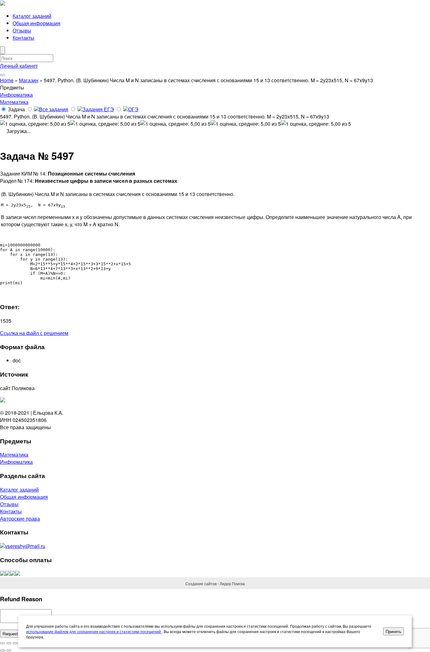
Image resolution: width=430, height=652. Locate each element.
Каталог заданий (32, 16)
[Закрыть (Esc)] (2, 643)
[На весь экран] (15, 643)
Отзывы (22, 30)
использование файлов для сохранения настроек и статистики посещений (94, 631)
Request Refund (17, 634)
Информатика (16, 94)
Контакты (23, 37)
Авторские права (20, 518)
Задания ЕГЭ (98, 109)
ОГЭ (133, 109)
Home (7, 80)
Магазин (28, 80)
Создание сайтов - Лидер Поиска (215, 583)
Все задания (53, 109)
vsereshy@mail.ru (25, 546)
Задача (16, 109)
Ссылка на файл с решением (34, 333)
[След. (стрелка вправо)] (8, 650)
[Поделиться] (8, 643)
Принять (393, 631)
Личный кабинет (19, 65)
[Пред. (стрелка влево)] (2, 650)
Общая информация (36, 23)
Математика (14, 102)
